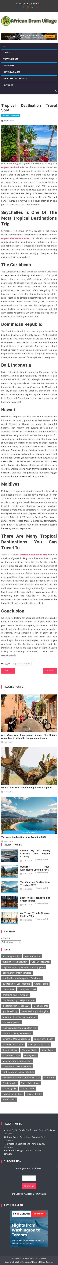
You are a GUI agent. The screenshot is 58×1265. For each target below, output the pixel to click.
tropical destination (11, 167)
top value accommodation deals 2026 (21, 1077)
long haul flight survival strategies (19, 1017)
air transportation (11, 956)
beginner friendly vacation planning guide (24, 967)
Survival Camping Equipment (51, 670)
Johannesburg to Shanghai (35, 1011)
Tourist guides (10, 1083)
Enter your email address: (29, 1168)
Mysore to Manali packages (16, 1038)
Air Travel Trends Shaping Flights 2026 (35, 915)
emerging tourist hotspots (16, 994)
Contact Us (16, 1258)
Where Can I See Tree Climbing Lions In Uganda (26, 787)
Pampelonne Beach (43, 1038)
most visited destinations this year (20, 1027)
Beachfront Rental (41, 961)
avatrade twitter (33, 956)
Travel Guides (10, 59)
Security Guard (10, 1050)
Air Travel (8, 65)
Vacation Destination (15, 78)
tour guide (49, 1077)
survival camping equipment (17, 1061)
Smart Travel (47, 1050)
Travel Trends (27, 1088)
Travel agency (9, 1088)
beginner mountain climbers (17, 972)
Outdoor (8, 85)
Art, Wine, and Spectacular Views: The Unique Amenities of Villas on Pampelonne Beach (29, 736)
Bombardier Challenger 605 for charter (22, 978)
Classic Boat (9, 989)
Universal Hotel (34, 1094)
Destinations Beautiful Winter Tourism (10, 670)
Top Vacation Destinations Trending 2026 (23, 837)
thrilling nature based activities (18, 1072)
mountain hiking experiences (17, 1033)
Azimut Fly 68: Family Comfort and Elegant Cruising (35, 853)
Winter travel (9, 1099)
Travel (7, 52)
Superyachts (30, 1055)
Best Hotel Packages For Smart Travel (35, 899)
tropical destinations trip (33, 554)
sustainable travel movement (17, 1066)
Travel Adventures (30, 1083)
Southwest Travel (11, 1055)
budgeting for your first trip (16, 983)
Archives (5, 938)
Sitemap (42, 1258)
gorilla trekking (10, 1011)
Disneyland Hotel (27, 989)
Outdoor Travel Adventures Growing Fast (35, 868)
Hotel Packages (11, 72)
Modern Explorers (12, 1022)
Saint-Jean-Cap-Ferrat (39, 1044)
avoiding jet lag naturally (15, 961)
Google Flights (41, 1005)
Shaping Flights (29, 1050)
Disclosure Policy (30, 1258)
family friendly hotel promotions (19, 1000)
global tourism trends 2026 (16, 1005)
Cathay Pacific (41, 983)
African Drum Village (35, 1193)
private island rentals (13, 1044)
